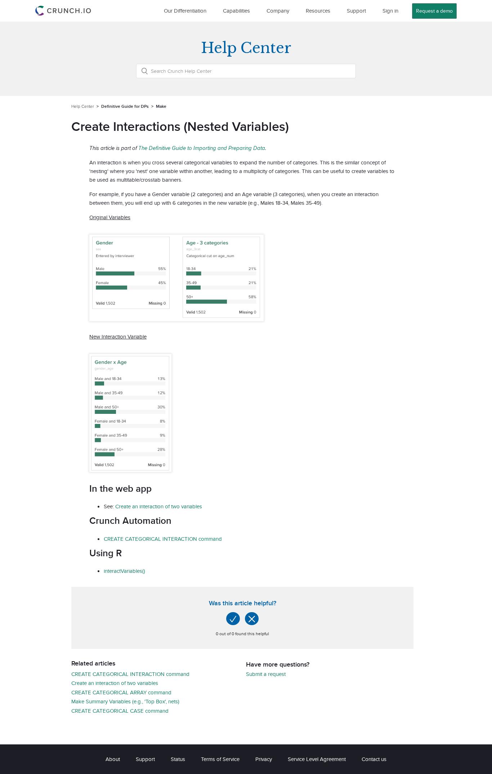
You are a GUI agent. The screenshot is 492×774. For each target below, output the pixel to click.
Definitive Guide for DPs (125, 106)
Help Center (82, 106)
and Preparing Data (240, 148)
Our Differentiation (185, 10)
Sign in (390, 10)
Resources (318, 10)
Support (356, 10)
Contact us (374, 759)
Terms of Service (220, 759)
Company (278, 10)
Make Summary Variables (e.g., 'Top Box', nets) (125, 701)
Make (161, 106)
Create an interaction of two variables (158, 506)
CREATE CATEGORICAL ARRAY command (121, 692)
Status (178, 759)
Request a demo (434, 10)
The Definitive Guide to (165, 148)
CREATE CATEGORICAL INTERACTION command (163, 539)
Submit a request (266, 674)
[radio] (233, 618)
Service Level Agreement (317, 759)
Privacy (263, 759)
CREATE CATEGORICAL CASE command (120, 711)
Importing (204, 148)
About (113, 759)
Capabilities (236, 10)
